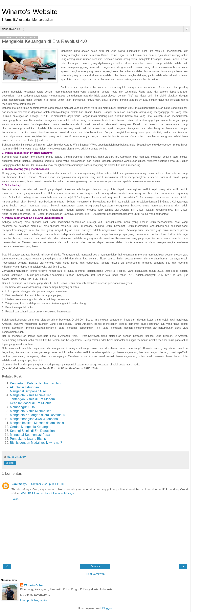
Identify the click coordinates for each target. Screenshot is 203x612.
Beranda (95, 566)
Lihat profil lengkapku (33, 600)
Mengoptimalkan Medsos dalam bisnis (37, 423)
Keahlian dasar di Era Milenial (31, 403)
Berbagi (10, 463)
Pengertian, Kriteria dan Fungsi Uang (36, 383)
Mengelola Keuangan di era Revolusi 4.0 (38, 415)
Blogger (107, 608)
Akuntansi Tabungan (24, 387)
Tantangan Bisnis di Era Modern (32, 399)
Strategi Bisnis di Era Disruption (32, 430)
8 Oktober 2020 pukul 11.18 (46, 483)
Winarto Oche (33, 585)
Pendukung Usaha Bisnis (28, 438)
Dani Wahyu (19, 483)
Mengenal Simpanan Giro (28, 391)
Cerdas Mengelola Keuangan (30, 426)
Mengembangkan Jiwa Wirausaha (34, 419)
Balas (14, 498)
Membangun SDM (22, 407)
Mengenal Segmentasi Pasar (30, 434)
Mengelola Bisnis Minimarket (30, 395)
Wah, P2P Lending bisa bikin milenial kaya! (48, 493)
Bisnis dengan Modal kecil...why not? (36, 442)
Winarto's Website (29, 11)
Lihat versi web (95, 573)
